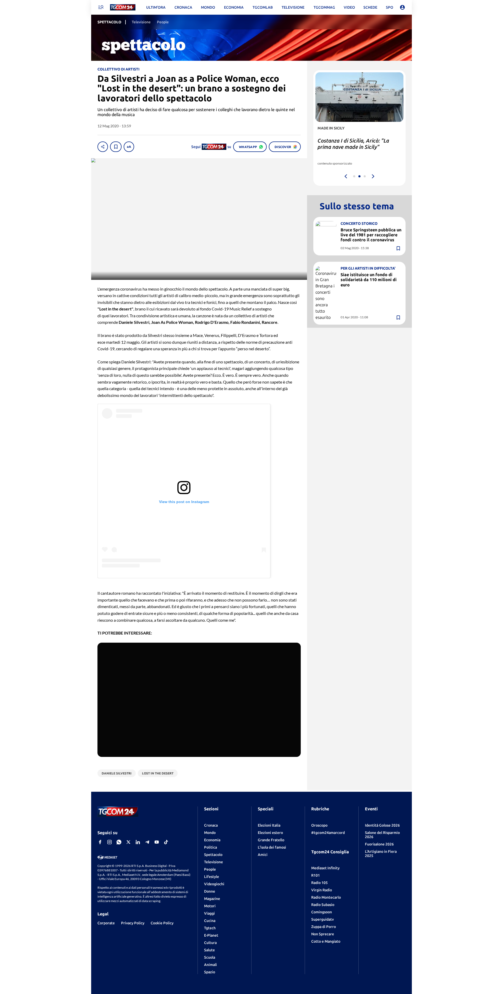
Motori (210, 906)
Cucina (209, 921)
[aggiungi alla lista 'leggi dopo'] (116, 146)
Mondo (210, 833)
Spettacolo (213, 855)
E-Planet (211, 935)
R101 (315, 875)
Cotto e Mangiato (325, 941)
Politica (210, 847)
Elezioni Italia (269, 825)
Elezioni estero (270, 833)
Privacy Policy (132, 923)
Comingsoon (321, 912)
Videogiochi (214, 884)
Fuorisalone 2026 (379, 844)
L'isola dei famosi (272, 847)
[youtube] (156, 842)
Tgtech (210, 928)
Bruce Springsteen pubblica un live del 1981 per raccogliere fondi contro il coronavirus (371, 234)
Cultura (210, 943)
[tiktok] (166, 842)
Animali (210, 965)
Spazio (209, 972)
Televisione (213, 862)
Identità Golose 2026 (382, 825)
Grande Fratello (271, 840)
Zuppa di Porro (323, 927)
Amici (262, 855)
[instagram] (109, 842)
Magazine (212, 899)
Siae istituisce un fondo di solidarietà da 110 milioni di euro (369, 279)
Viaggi (209, 913)
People (210, 869)
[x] (128, 842)
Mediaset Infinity (325, 868)
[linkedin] (137, 842)
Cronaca (211, 825)
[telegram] (147, 842)
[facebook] (100, 842)
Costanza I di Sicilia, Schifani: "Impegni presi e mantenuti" (352, 144)
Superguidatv (322, 919)
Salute (209, 950)
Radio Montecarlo (326, 897)
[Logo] (122, 7)
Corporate (106, 923)
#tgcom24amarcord (328, 833)
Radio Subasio (322, 905)
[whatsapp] (119, 842)
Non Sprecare (322, 934)
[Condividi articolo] (102, 146)
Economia (212, 840)
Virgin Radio (321, 890)
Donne (209, 891)
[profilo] (402, 7)
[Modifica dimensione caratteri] (129, 146)
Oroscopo (319, 825)
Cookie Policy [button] (162, 923)
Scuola (209, 957)
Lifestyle (211, 877)
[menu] (100, 7)
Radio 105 (319, 883)
